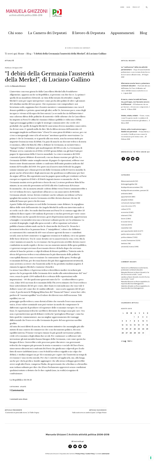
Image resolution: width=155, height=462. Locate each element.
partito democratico (128, 234)
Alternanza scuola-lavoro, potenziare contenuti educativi (134, 269)
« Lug (123, 341)
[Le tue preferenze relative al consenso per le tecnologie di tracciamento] (150, 457)
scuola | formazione (128, 240)
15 (135, 325)
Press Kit (136, 7)
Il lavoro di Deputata (88, 33)
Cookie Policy (90, 454)
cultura (123, 209)
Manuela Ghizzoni (19, 86)
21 (130, 329)
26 (123, 333)
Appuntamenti (122, 33)
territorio (124, 243)
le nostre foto (126, 222)
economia (124, 212)
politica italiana (126, 237)
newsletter (124, 228)
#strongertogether (127, 184)
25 (147, 329)
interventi (124, 215)
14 (130, 325)
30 (139, 333)
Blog (128, 7)
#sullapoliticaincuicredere (130, 187)
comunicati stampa (128, 203)
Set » (130, 341)
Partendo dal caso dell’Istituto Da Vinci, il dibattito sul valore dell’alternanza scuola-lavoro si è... (135, 88)
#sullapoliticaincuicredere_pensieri (133, 190)
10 (143, 321)
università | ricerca (127, 247)
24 (143, 329)
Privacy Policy (80, 454)
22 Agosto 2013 (17, 68)
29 (135, 333)
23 (139, 329)
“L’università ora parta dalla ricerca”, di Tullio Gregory (22, 411)
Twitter (128, 160)
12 (122, 325)
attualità (9, 60)
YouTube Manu (133, 160)
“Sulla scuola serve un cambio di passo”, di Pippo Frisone (89, 411)
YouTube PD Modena (137, 160)
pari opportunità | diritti (129, 231)
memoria (124, 225)
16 (139, 325)
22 (135, 329)
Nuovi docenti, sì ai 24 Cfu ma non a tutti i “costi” (135, 273)
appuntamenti (126, 197)
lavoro (123, 219)
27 (127, 333)
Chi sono (15, 33)
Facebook (123, 160)
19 (122, 329)
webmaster (105, 454)
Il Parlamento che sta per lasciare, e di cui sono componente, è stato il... (135, 104)
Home (122, 7)
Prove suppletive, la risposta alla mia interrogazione (135, 283)
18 (147, 325)
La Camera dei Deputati (47, 33)
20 (127, 329)
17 (143, 325)
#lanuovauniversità (128, 181)
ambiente (124, 194)
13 (127, 325)
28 (131, 333)
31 (143, 333)
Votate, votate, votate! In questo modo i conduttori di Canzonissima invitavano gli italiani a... (135, 118)
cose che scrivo (126, 206)
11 (146, 321)
